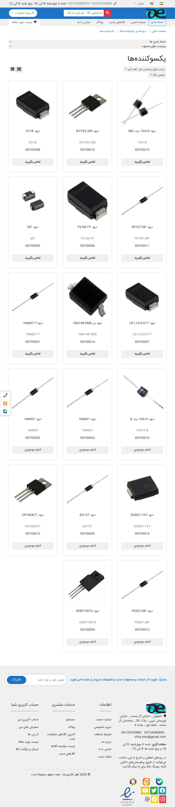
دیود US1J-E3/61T (142, 323)
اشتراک (16, 679)
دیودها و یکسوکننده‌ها (133, 31)
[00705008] (33, 105)
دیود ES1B (33, 131)
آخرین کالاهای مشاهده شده (61, 737)
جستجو (70, 719)
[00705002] (33, 393)
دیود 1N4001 (87, 419)
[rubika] (133, 781)
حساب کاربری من (28, 719)
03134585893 (79, 3)
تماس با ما (83, 22)
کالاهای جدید (117, 22)
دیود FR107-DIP (142, 227)
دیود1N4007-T (33, 323)
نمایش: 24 (158, 75)
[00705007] (142, 297)
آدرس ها (33, 734)
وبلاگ (99, 22)
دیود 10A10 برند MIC (142, 131)
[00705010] (87, 105)
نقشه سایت (104, 756)
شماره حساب (103, 719)
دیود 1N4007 (32, 419)
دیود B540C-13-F (142, 515)
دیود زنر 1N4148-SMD (87, 323)
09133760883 (102, 3)
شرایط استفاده (102, 734)
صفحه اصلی (138, 22)
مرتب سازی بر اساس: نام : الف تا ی (146, 69)
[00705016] (142, 393)
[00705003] (87, 393)
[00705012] (142, 585)
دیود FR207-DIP (142, 611)
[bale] (159, 781)
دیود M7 (33, 227)
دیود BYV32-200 (87, 131)
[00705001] (33, 297)
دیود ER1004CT (33, 515)
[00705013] (33, 489)
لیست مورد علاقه (28, 742)
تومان (140, 3)
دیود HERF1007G (87, 611)
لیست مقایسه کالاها (63, 746)
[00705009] (33, 201)
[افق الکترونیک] (156, 13)
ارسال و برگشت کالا (27, 749)
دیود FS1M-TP (87, 227)
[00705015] (142, 105)
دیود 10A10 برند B (142, 419)
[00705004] (87, 585)
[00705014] (87, 297)
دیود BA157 (87, 515)
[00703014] (142, 489)
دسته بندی (157, 22)
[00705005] (87, 489)
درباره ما (106, 742)
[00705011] (142, 201)
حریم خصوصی (102, 727)
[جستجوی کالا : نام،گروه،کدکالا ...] (108, 13)
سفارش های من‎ (29, 727)
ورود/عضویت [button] (23, 13)
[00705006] (87, 201)
